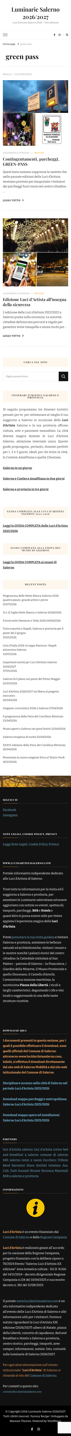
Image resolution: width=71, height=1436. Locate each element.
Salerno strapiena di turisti (19, 737)
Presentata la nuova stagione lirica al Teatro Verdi (34, 757)
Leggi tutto (12, 200)
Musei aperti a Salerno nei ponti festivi (27, 728)
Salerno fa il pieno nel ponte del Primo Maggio (31, 679)
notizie (39, 153)
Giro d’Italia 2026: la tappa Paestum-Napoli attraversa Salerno (29, 648)
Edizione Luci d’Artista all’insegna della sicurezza (34, 302)
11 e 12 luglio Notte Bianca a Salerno (25, 612)
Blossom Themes (20, 1421)
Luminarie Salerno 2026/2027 (35, 13)
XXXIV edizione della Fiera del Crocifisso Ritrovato (34, 745)
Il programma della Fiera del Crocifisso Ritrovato (33, 716)
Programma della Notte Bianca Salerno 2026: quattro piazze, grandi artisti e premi (31, 598)
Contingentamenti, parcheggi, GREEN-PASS (31, 161)
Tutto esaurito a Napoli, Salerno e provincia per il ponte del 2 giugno (33, 631)
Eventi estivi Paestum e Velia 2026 (24, 620)
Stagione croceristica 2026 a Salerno (25, 708)
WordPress (54, 1421)
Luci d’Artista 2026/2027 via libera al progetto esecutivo (31, 694)
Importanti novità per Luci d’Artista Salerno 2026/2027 (30, 664)
